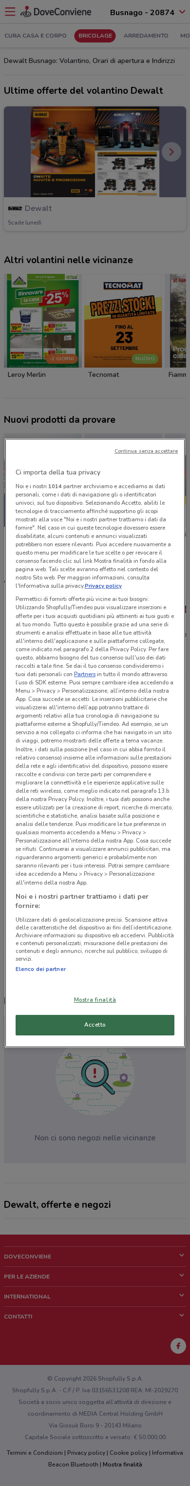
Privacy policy (103, 586)
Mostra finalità (95, 1000)
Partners (84, 674)
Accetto (95, 1025)
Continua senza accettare (146, 450)
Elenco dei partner (41, 969)
